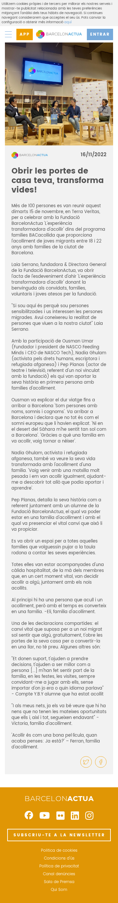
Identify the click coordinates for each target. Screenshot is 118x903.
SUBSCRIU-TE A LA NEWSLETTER (59, 835)
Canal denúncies (59, 874)
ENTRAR (100, 34)
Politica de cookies (59, 851)
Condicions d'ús (59, 858)
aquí (67, 22)
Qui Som (59, 890)
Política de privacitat (59, 866)
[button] (86, 762)
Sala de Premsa (59, 882)
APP (25, 34)
